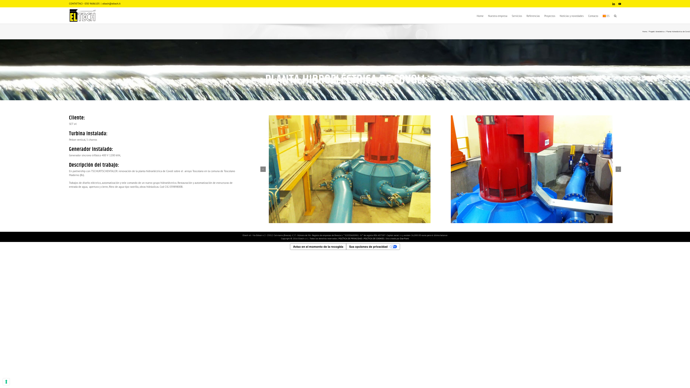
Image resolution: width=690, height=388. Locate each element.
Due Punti (404, 238)
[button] (615, 15)
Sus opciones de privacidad (368, 246)
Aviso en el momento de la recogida (318, 246)
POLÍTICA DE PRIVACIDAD (351, 238)
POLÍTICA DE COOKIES (374, 238)
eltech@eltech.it (111, 3)
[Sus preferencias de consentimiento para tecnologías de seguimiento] (6, 381)
